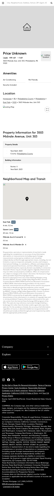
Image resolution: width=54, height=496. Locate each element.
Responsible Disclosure (37, 388)
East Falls (6, 102)
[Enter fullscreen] (47, 109)
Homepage (7, 99)
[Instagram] (4, 379)
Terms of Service (44, 385)
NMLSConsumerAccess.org (12, 484)
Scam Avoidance (20, 388)
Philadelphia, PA (31, 61)
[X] (14, 379)
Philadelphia (40, 99)
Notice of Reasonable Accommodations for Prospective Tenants (23, 471)
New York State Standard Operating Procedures (25, 468)
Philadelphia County (26, 99)
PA (15, 99)
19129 (5, 63)
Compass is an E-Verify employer (15, 391)
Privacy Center (8, 388)
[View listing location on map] (46, 56)
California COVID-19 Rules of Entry (24, 393)
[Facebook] (9, 379)
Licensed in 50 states (11, 487)
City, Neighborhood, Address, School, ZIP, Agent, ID (27, 3)
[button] (3, 3)
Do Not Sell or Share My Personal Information (19, 385)
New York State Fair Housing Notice (22, 467)
